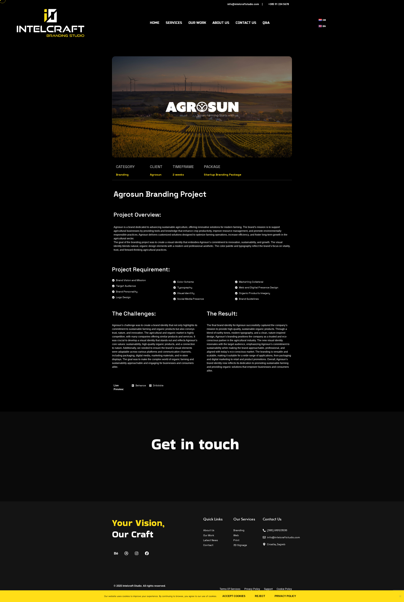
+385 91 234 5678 (278, 4)
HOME (154, 23)
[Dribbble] (126, 553)
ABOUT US (220, 23)
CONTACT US (246, 23)
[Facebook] (147, 553)
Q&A (266, 23)
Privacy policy (285, 596)
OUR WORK (197, 23)
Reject (260, 596)
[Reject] (400, 596)
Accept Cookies (233, 596)
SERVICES (174, 23)
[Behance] (116, 553)
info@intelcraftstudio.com (243, 4)
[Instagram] (136, 553)
